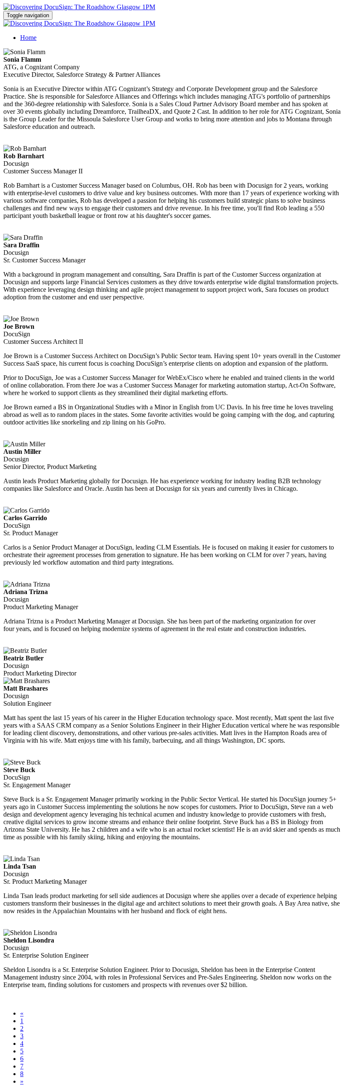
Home (28, 37)
